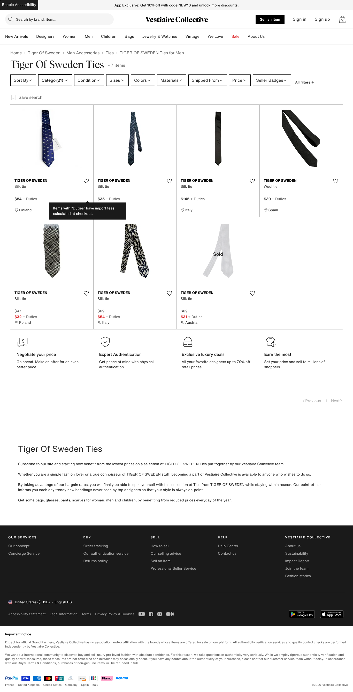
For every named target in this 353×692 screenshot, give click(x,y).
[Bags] (138, 36)
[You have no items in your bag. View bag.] (342, 19)
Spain (85, 685)
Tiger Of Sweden (44, 53)
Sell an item (270, 19)
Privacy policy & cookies (114, 614)
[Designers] (59, 36)
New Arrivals (16, 36)
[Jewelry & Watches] (181, 36)
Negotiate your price (36, 354)
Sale (236, 36)
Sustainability (296, 553)
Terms (86, 614)
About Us (256, 36)
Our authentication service (105, 553)
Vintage (192, 36)
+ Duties (30, 198)
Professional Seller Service (173, 568)
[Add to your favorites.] (86, 181)
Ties (109, 53)
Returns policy (95, 561)
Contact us (227, 553)
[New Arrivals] (32, 36)
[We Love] (227, 36)
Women (69, 36)
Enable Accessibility (19, 4)
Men (89, 36)
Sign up (322, 19)
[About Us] (269, 36)
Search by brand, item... (36, 19)
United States (52, 685)
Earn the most (277, 354)
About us (293, 546)
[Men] (97, 36)
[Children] (120, 36)
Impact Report (297, 561)
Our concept (18, 546)
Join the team (297, 568)
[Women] (81, 36)
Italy (95, 685)
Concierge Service (24, 553)
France (9, 685)
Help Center (228, 546)
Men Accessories (82, 53)
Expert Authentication (120, 354)
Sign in (299, 19)
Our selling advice (166, 553)
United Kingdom (29, 685)
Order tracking (95, 546)
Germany (71, 685)
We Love (215, 36)
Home (16, 53)
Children (109, 36)
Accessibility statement (26, 614)
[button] (342, 19)
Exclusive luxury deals (203, 354)
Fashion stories (298, 576)
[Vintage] (204, 36)
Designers (45, 36)
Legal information (63, 614)
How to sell (160, 546)
